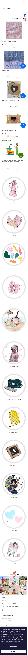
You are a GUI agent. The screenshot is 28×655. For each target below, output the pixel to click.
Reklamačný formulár (6, 627)
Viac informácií (12, 643)
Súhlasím (13, 651)
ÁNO (14, 47)
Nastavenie (13, 646)
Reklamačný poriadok (6, 625)
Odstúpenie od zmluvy (6, 623)
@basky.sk (14, 574)
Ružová (11, 106)
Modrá (16, 106)
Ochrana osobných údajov (7, 620)
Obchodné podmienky (6, 618)
